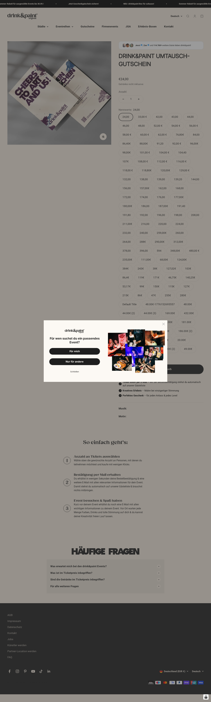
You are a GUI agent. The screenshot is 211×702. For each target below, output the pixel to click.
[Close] (163, 324)
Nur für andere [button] (75, 361)
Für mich (75, 351)
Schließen (74, 371)
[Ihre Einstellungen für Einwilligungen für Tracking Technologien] (206, 697)
